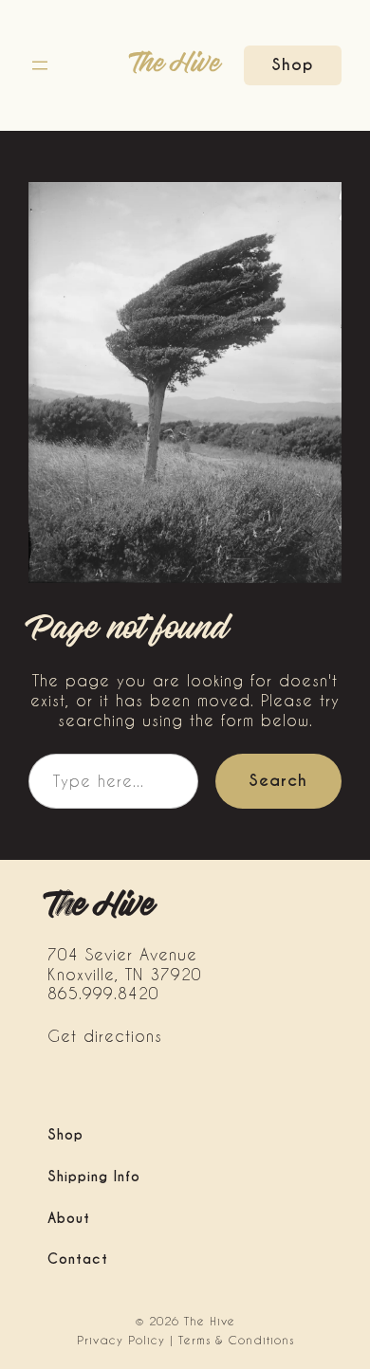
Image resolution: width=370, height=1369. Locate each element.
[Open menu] (39, 65)
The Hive (176, 64)
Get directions (104, 1036)
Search (278, 781)
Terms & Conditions (236, 1339)
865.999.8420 (103, 993)
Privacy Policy (121, 1339)
